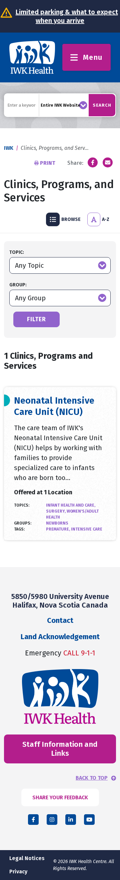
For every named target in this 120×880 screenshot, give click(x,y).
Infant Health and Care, (70, 505)
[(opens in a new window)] (93, 162)
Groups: (22, 523)
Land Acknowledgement (60, 636)
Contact (60, 620)
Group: (18, 285)
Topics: (21, 505)
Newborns (57, 523)
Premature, (58, 529)
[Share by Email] (108, 162)
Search (102, 105)
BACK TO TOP (92, 778)
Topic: (16, 252)
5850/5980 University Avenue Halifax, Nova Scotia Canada (60, 601)
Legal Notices (27, 858)
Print (48, 163)
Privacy (18, 871)
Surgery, (56, 511)
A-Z (105, 219)
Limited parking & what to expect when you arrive (67, 16)
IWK (8, 148)
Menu (93, 57)
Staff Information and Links (60, 748)
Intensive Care (86, 529)
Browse (71, 219)
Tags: (19, 529)
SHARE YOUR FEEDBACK (60, 797)
